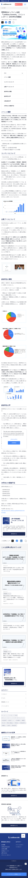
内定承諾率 (4, 720)
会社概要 (3, 844)
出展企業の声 (7, 101)
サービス (3, 698)
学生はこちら (4, 1)
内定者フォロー (11, 720)
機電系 (23, 720)
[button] (14, 438)
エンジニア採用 (14, 715)
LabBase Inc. (14, 860)
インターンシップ (5, 715)
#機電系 (10, 659)
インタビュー (4, 694)
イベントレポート (5, 706)
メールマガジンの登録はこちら (14, 874)
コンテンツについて (9, 81)
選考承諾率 (14, 725)
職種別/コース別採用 (6, 725)
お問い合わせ (4, 853)
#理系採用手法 (6, 603)
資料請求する (14, 533)
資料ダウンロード (18, 4)
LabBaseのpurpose (5, 846)
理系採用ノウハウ (5, 702)
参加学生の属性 (8, 91)
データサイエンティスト (19, 717)
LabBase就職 (4, 848)
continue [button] (14, 442)
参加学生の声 (7, 96)
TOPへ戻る (23, 836)
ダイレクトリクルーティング (7, 717)
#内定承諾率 (5, 659)
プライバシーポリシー (6, 855)
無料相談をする (14, 825)
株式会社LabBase (5, 841)
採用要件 (18, 720)
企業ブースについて (9, 86)
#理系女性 (11, 603)
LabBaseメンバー (5, 850)
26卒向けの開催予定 (9, 105)
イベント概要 (7, 77)
